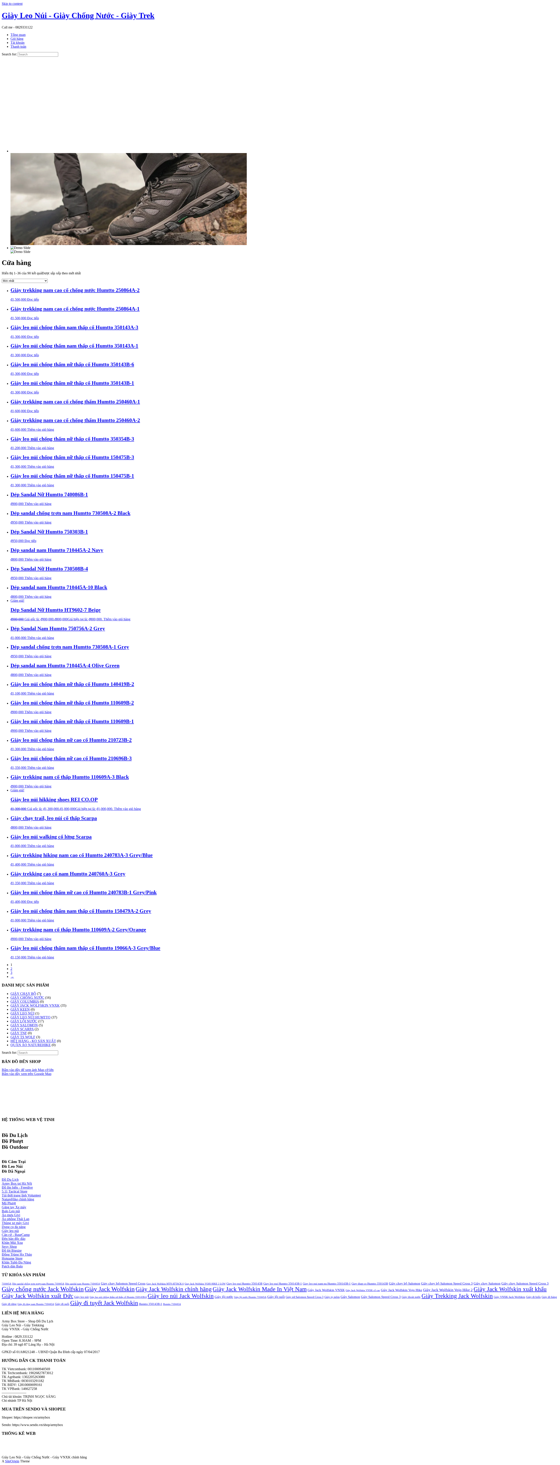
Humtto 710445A (172, 1304)
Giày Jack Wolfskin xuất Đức (37, 1296)
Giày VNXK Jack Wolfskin (509, 1297)
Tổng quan (18, 35)
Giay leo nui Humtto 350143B (244, 1283)
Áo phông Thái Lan (15, 1219)
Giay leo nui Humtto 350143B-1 (282, 1283)
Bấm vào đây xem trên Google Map (26, 1074)
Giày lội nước (224, 1297)
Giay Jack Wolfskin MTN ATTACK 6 (165, 1284)
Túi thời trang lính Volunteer (21, 1195)
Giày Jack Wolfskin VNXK (326, 1290)
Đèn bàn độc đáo (13, 1239)
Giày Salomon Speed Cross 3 (381, 1297)
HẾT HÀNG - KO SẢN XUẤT (33, 1041)
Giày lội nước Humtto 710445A (250, 1297)
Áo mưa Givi (11, 1215)
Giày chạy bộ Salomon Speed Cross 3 (447, 1283)
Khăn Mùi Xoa (12, 1242)
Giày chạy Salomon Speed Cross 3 (525, 1283)
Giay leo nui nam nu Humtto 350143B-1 (327, 1283)
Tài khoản (17, 42)
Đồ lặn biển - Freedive (17, 1187)
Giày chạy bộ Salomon (404, 1283)
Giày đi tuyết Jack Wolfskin (104, 1302)
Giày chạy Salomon (487, 1283)
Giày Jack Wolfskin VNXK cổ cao (363, 1290)
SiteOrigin (12, 1461)
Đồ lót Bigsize (12, 1250)
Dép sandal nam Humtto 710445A (82, 1284)
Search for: (9, 54)
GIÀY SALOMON (24, 1025)
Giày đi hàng (549, 1297)
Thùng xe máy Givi (15, 1223)
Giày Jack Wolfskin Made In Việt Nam (260, 1289)
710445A (6, 1284)
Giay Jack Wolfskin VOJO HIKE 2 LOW (205, 1284)
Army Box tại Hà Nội (17, 1183)
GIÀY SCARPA (22, 1029)
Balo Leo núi (11, 1211)
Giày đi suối (62, 1304)
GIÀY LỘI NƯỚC (23, 1021)
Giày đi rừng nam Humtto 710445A (36, 1304)
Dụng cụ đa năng (14, 1227)
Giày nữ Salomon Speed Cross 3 (305, 1297)
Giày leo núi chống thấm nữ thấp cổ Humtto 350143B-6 (118, 1297)
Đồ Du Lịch (10, 1179)
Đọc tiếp (33, 299)
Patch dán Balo (12, 1266)
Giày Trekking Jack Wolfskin (457, 1296)
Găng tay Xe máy (14, 1207)
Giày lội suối (276, 1297)
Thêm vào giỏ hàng (40, 429)
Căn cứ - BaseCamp (16, 1235)
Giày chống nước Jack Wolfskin (43, 1288)
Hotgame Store (12, 1258)
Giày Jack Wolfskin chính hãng (174, 1289)
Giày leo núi (10, 1231)
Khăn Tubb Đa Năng (16, 1262)
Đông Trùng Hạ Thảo (17, 1254)
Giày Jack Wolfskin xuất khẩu (510, 1289)
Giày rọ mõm (332, 1297)
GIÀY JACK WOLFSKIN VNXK (35, 1005)
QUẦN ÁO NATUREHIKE (30, 1045)
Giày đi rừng (9, 1304)
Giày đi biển (533, 1297)
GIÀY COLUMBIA (24, 1001)
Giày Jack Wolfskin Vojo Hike (401, 1290)
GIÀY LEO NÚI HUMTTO (30, 1017)
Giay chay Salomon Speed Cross (123, 1283)
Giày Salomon (350, 1297)
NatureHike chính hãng (18, 1199)
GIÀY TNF (18, 1033)
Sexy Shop (9, 1246)
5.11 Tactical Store (14, 1191)
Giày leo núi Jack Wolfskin (181, 1296)
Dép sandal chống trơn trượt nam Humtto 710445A (38, 1284)
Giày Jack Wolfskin (110, 1288)
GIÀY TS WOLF (22, 1037)
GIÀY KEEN (20, 1009)
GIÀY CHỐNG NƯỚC (27, 997)
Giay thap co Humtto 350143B (370, 1283)
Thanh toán (18, 46)
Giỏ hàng (16, 39)
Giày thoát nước (411, 1297)
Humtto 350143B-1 (150, 1304)
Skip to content (12, 3)
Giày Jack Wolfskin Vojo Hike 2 (448, 1290)
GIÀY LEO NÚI (22, 1013)
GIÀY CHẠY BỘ (23, 993)
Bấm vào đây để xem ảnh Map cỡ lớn (28, 1070)
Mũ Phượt (9, 1203)
